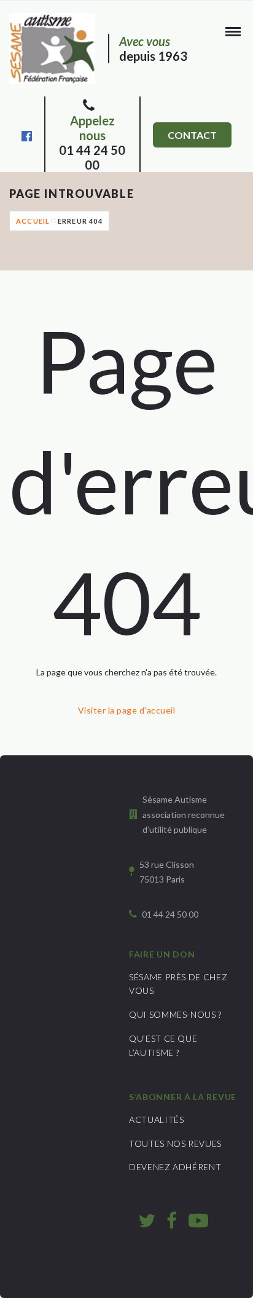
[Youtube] (198, 1220)
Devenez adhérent (175, 1167)
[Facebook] (26, 134)
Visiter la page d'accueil (126, 710)
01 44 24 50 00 (92, 142)
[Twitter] (146, 1220)
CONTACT (192, 135)
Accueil (33, 221)
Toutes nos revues (175, 1143)
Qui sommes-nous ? (175, 1014)
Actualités (156, 1119)
